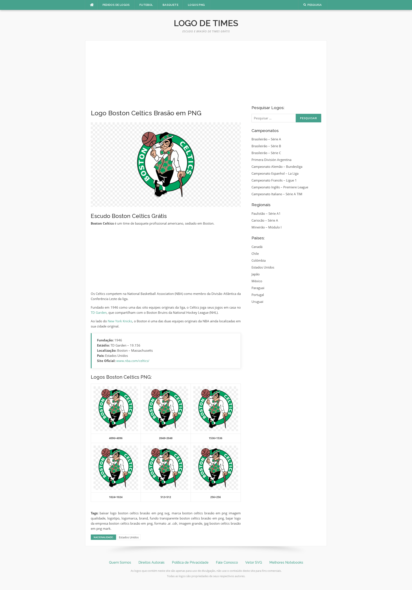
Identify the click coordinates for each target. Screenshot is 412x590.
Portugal (257, 295)
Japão (255, 274)
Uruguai (257, 301)
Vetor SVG (253, 562)
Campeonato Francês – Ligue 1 (274, 180)
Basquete (170, 4)
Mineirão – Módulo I (266, 227)
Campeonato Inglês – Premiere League (279, 187)
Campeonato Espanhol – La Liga (274, 173)
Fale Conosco (227, 562)
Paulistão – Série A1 (266, 213)
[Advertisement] (166, 78)
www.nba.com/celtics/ (132, 361)
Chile (255, 253)
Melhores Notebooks (286, 562)
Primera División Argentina (271, 160)
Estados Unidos (129, 537)
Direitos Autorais (151, 562)
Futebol (146, 4)
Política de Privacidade (190, 562)
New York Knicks (120, 321)
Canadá (256, 247)
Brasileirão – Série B (266, 146)
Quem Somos (120, 562)
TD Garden (99, 312)
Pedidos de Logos (116, 4)
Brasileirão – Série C (266, 153)
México (256, 281)
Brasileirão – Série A (266, 139)
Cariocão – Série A (264, 220)
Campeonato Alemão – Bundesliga (276, 166)
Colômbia (258, 260)
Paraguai (257, 288)
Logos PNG (196, 4)
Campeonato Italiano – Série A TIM (276, 194)
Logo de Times (206, 23)
